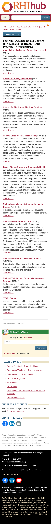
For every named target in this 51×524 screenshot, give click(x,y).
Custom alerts (10, 353)
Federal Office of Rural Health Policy (20, 136)
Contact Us (33, 465)
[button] (5, 423)
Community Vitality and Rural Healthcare (25, 370)
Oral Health (12, 387)
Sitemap (38, 470)
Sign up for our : (21, 337)
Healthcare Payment (16, 378)
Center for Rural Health (31, 487)
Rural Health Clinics (16, 398)
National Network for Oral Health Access (22, 258)
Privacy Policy (27, 470)
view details (8, 73)
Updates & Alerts (8, 465)
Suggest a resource (15, 411)
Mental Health (13, 382)
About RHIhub (21, 465)
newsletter (27, 337)
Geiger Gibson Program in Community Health (24, 167)
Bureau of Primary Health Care (17, 79)
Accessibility (6, 470)
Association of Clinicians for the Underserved (24, 50)
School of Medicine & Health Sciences (24, 490)
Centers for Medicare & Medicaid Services (22, 107)
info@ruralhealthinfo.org (16, 462)
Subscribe (41, 348)
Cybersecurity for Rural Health (20, 374)
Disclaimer (17, 470)
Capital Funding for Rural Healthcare (23, 366)
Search (45, 17)
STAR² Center (9, 298)
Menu (5, 17)
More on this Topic (12, 34)
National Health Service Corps (17, 221)
